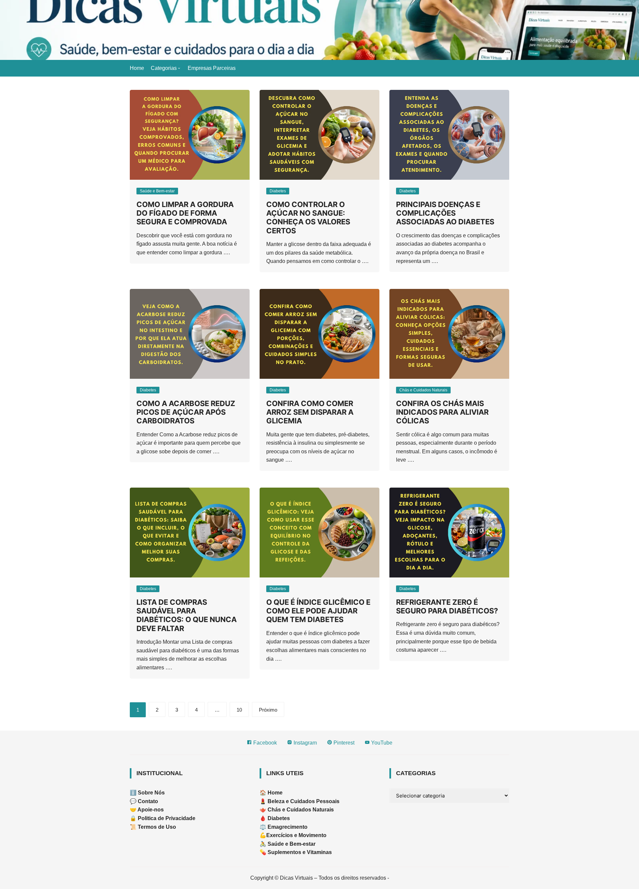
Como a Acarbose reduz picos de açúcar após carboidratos (185, 412)
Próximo (268, 710)
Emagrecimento (288, 827)
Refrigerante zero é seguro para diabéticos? (447, 606)
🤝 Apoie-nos (147, 809)
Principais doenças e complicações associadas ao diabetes (445, 213)
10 (239, 710)
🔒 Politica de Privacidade (162, 818)
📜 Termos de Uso (153, 827)
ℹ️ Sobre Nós (147, 792)
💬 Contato (144, 801)
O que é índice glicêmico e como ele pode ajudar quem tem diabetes (318, 611)
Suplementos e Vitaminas (300, 852)
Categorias (164, 68)
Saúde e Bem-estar (157, 191)
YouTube (381, 743)
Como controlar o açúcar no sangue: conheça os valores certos (308, 217)
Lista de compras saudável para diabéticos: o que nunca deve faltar (186, 615)
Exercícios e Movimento (296, 835)
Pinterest (343, 743)
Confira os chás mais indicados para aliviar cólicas (442, 412)
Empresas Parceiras (212, 68)
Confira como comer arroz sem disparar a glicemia (309, 412)
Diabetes (278, 191)
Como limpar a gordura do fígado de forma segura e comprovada (185, 213)
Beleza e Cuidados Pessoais (302, 801)
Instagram (304, 743)
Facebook (264, 743)
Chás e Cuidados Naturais (423, 390)
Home (137, 68)
